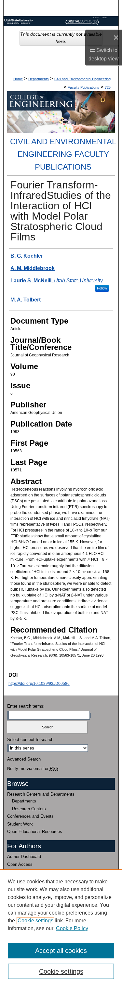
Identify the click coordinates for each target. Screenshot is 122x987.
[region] (61, 928)
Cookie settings (35, 920)
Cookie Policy (72, 928)
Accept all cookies (61, 950)
